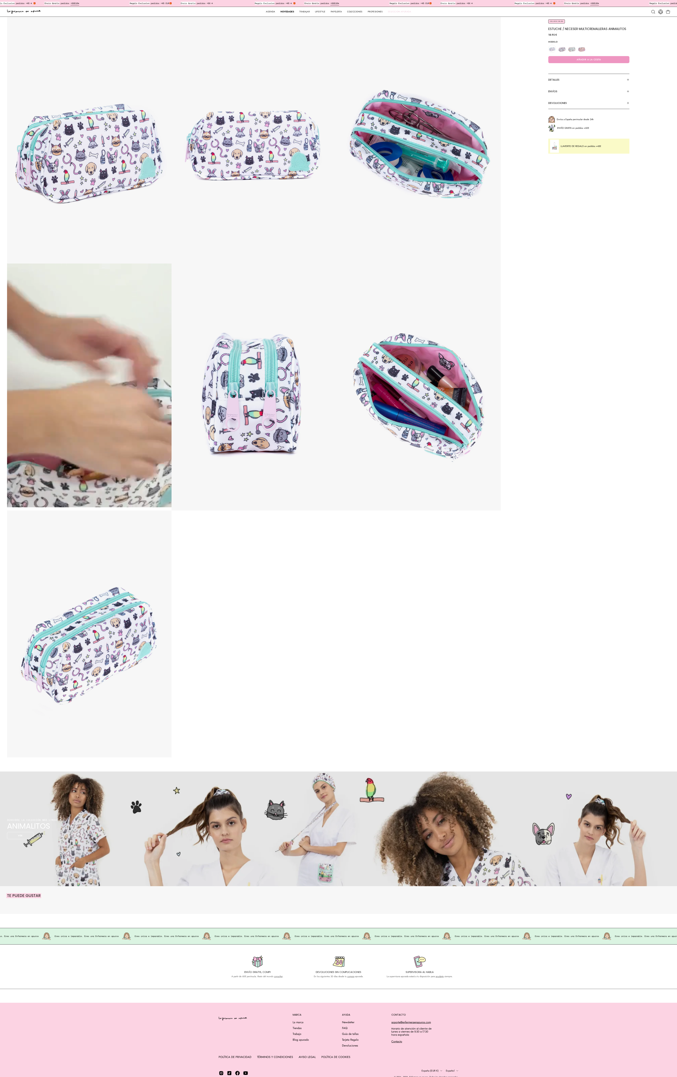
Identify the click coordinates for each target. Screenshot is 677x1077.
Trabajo (297, 1034)
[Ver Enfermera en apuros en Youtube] (245, 1073)
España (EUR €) (430, 1070)
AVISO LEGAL (307, 1057)
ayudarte (440, 976)
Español (450, 1070)
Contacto (396, 1041)
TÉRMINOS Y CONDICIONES (275, 1057)
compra (350, 976)
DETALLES (553, 79)
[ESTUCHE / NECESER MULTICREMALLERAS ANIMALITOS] (552, 49)
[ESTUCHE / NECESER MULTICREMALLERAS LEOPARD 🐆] (582, 49)
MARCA (297, 1015)
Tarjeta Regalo (350, 1040)
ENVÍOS (552, 91)
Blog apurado (301, 1040)
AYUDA (346, 1015)
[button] (336, 12)
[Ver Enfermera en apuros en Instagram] (221, 1073)
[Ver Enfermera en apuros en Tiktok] (229, 1073)
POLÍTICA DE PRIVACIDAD (235, 1057)
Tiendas (297, 1028)
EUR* (256, 3)
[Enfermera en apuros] (24, 12)
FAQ (344, 1028)
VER (20, 835)
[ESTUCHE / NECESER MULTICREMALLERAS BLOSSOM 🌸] (562, 49)
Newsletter (348, 1022)
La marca (298, 1022)
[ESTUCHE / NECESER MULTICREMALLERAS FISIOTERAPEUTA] (572, 49)
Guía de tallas (350, 1034)
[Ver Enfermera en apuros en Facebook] (237, 1073)
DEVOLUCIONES (557, 103)
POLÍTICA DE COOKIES (335, 1057)
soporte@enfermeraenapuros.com (411, 1022)
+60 (252, 3)
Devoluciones (350, 1045)
